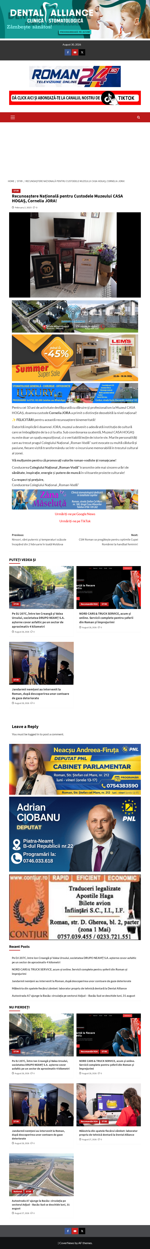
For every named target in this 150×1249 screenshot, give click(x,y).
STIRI (16, 190)
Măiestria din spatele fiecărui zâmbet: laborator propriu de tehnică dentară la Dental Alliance (69, 988)
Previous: (39, 539)
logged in (33, 734)
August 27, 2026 (89, 1139)
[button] (12, 116)
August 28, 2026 (22, 631)
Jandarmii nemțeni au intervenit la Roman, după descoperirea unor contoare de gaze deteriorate (40, 693)
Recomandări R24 (89, 604)
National (18, 1191)
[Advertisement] (75, 149)
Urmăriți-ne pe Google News (75, 514)
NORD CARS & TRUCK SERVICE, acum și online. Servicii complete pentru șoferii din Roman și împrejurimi (106, 618)
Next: (108, 539)
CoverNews (66, 1243)
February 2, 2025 (23, 207)
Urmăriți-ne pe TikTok (75, 521)
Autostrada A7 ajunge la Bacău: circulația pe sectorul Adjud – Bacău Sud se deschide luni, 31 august (73, 995)
